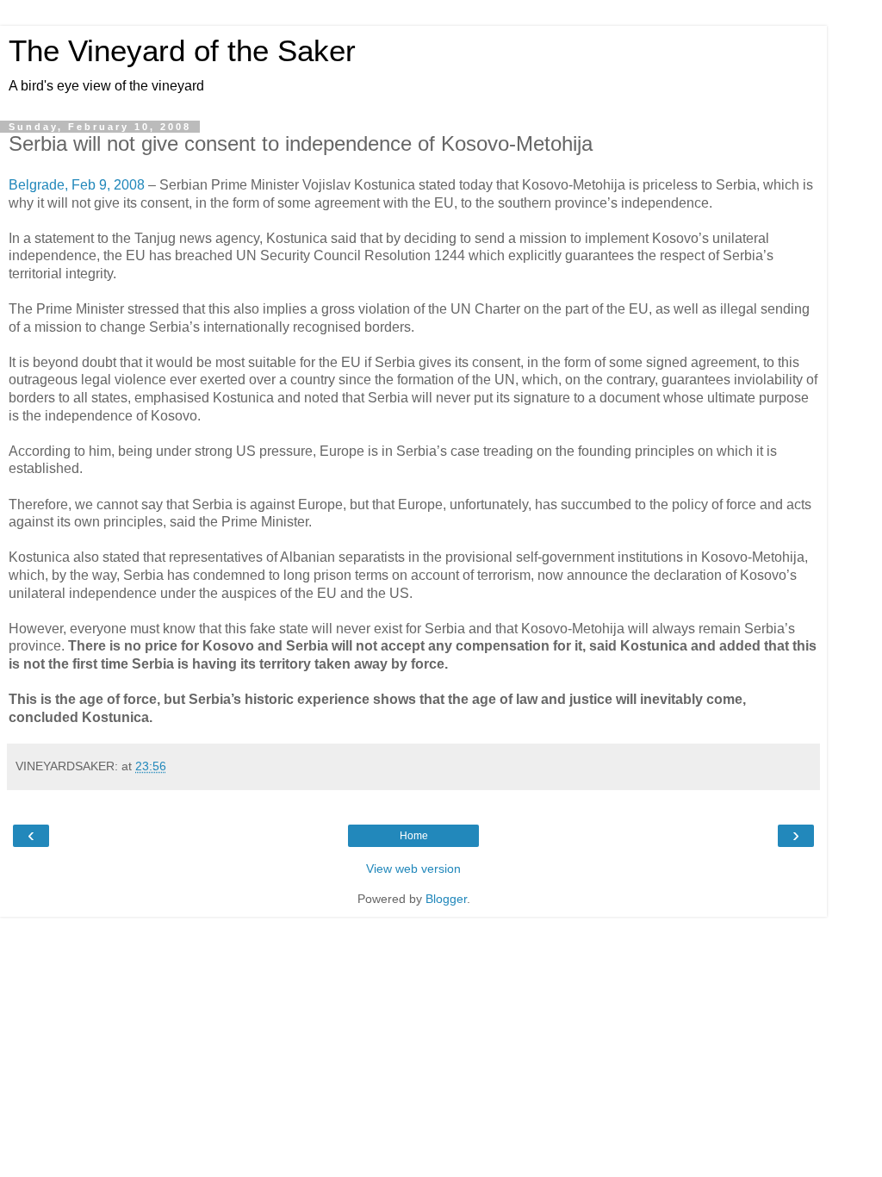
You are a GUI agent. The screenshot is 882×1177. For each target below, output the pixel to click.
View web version (413, 868)
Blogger (446, 899)
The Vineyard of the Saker (182, 50)
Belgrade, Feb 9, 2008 (77, 184)
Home (414, 836)
